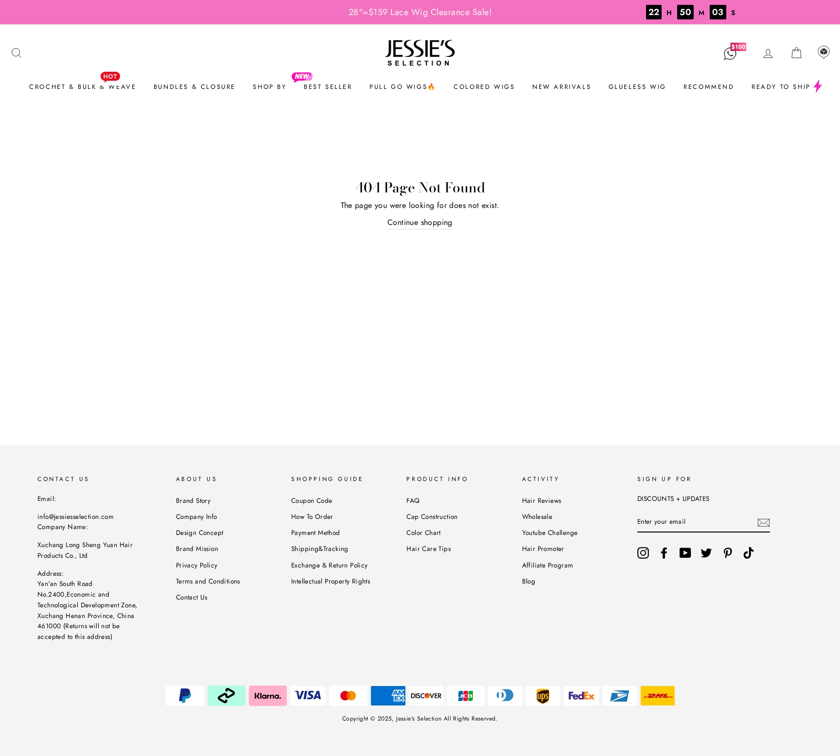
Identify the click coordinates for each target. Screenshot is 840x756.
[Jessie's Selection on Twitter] (706, 553)
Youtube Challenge (550, 532)
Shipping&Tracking (320, 548)
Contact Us (192, 597)
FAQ (413, 500)
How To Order (312, 516)
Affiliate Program (548, 565)
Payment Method (315, 532)
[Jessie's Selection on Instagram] (643, 553)
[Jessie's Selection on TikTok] (748, 553)
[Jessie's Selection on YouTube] (685, 553)
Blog (529, 581)
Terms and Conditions (208, 581)
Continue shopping (420, 222)
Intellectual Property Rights (330, 581)
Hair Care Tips (428, 548)
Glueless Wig (637, 86)
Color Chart (423, 532)
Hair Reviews (541, 500)
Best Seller (328, 86)
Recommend (708, 86)
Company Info (196, 516)
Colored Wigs (484, 86)
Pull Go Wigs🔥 (403, 86)
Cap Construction (431, 516)
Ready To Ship (781, 86)
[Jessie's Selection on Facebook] (664, 553)
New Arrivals (561, 86)
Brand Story (193, 500)
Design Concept (200, 532)
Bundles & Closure (195, 86)
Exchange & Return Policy (329, 565)
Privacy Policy (197, 565)
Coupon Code (311, 500)
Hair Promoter (543, 548)
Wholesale (537, 516)
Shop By (269, 86)
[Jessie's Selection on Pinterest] (728, 553)
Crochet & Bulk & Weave (82, 86)
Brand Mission (197, 548)
